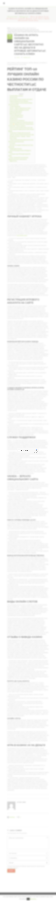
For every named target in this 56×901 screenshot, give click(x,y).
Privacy (35, 452)
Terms (37, 452)
